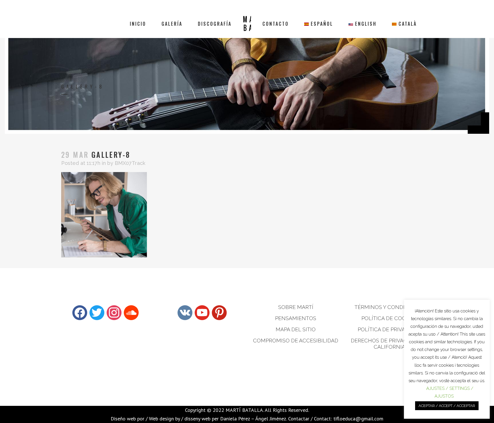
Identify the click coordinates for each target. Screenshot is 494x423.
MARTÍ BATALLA (244, 410)
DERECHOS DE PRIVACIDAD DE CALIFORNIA (389, 344)
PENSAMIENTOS (295, 318)
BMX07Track (130, 163)
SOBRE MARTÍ (295, 307)
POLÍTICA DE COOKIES (389, 318)
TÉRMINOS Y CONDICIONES (389, 307)
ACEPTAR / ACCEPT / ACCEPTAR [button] (447, 406)
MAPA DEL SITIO (296, 329)
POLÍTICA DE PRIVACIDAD (389, 329)
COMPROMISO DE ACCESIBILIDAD (295, 341)
